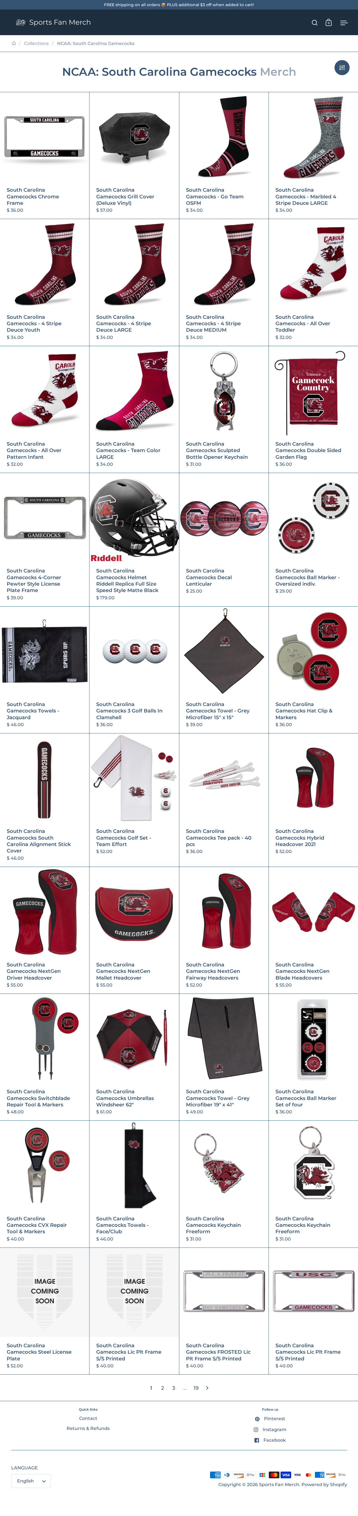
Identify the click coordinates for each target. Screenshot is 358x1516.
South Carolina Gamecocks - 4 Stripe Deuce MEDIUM (223, 282)
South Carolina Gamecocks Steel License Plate (44, 1311)
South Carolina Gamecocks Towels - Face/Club (134, 1184)
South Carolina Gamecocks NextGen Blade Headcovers (313, 930)
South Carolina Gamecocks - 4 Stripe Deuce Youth (44, 282)
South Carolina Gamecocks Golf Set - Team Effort (134, 800)
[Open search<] (315, 22)
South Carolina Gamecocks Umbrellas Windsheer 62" (134, 1057)
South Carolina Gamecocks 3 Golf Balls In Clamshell (134, 670)
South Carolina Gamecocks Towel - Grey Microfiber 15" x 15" (223, 670)
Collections (36, 43)
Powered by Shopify (324, 1484)
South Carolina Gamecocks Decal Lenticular (223, 539)
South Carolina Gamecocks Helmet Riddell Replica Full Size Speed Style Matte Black (134, 539)
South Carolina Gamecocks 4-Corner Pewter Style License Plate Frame (44, 539)
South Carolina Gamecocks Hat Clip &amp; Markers (313, 670)
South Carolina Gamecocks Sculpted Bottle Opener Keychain (223, 409)
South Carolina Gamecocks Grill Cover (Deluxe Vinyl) (134, 155)
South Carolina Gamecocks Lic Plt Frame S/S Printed (134, 1311)
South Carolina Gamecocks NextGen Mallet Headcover (134, 930)
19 (196, 1388)
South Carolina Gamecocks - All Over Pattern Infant (44, 409)
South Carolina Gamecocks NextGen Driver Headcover (44, 930)
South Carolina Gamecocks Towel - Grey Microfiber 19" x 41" (223, 1057)
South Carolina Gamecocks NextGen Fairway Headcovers (223, 930)
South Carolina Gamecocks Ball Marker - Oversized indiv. (313, 539)
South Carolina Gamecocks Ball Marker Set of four (313, 1057)
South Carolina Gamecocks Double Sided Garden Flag (313, 409)
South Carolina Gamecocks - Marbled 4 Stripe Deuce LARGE (313, 155)
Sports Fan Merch (279, 1484)
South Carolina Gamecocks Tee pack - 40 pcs (223, 800)
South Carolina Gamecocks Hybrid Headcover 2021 (313, 800)
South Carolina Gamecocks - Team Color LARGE (134, 409)
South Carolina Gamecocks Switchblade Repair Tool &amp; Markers (44, 1057)
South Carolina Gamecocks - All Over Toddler (313, 282)
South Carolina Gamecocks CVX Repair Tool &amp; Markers (44, 1184)
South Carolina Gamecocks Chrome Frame (44, 155)
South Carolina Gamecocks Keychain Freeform (223, 1184)
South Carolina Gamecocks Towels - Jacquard (44, 670)
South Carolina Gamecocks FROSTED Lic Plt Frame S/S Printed (223, 1311)
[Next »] (207, 1388)
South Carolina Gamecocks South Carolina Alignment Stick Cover (44, 800)
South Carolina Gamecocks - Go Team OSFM (223, 155)
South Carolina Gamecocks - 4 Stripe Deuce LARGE (134, 282)
